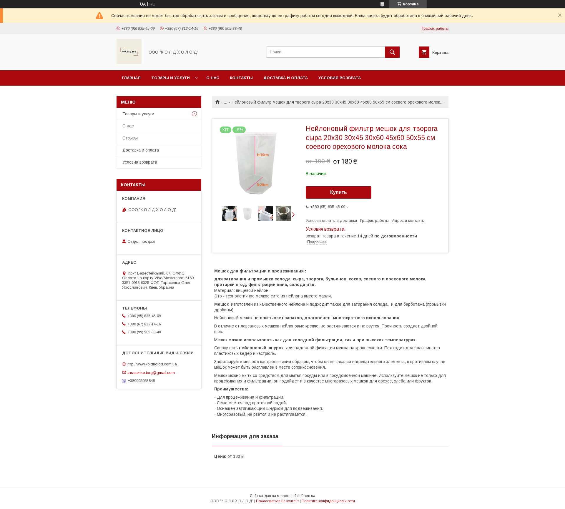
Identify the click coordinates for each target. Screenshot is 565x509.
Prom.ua (308, 496)
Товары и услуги (170, 78)
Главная (131, 78)
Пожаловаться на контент (277, 501)
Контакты (241, 78)
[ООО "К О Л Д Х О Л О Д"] (129, 62)
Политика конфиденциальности (328, 501)
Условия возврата (339, 78)
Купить (338, 192)
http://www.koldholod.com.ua (152, 364)
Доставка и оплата (285, 78)
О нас (212, 78)
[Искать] (392, 52)
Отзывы (130, 138)
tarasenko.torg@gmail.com (151, 372)
